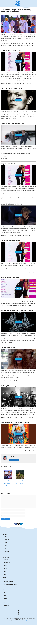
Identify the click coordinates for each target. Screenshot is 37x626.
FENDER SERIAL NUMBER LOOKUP (10, 582)
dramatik (25, 620)
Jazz (6, 545)
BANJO (5, 569)
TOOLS (5, 572)
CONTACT (6, 593)
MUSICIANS (6, 559)
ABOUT (5, 592)
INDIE (6, 536)
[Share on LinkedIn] (21, 524)
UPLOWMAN (6, 605)
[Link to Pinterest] (18, 614)
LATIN (6, 548)
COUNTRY (7, 539)
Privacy (5, 595)
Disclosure (6, 596)
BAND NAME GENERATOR (9, 581)
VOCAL (5, 571)
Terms (5, 598)
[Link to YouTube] (18, 610)
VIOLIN (5, 568)
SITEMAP (5, 599)
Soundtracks (3, 452)
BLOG (5, 574)
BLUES (6, 542)
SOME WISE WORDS (8, 606)
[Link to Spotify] (18, 611)
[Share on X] (18, 524)
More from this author (14, 460)
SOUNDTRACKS (7, 562)
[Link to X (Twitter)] (18, 613)
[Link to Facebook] (18, 612)
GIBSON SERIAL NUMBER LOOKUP (10, 584)
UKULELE (5, 565)
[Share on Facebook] (15, 524)
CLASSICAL (7, 551)
